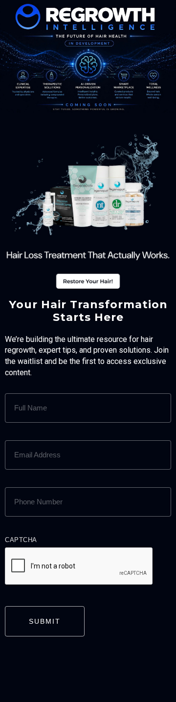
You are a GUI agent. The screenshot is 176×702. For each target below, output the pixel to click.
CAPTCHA (21, 539)
